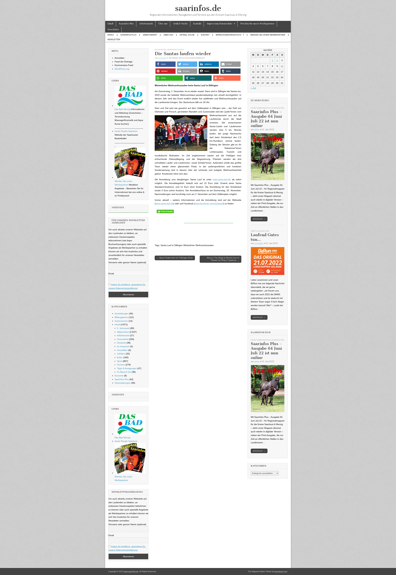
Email (111, 273)
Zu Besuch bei (124, 372)
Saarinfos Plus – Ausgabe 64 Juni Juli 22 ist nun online (266, 118)
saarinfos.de (198, 8)
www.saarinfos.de (131, 572)
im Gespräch (123, 346)
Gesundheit (122, 339)
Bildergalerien (121, 317)
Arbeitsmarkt (146, 23)
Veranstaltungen (175, 49)
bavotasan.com (280, 572)
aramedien (162, 58)
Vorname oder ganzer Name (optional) (127, 262)
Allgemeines (160, 49)
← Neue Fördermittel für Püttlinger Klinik (175, 258)
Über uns (163, 23)
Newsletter (113, 29)
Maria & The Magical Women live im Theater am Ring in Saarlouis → (223, 259)
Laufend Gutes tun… (265, 237)
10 (282, 66)
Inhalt (111, 23)
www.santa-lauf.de (222, 179)
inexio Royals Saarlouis (126, 131)
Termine (121, 364)
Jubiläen (121, 353)
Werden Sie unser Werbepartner (257, 23)
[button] (165, 64)
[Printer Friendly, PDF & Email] (165, 211)
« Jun (253, 88)
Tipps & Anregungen (127, 368)
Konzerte (119, 375)
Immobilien (122, 350)
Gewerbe (121, 342)
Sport (119, 361)
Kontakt (197, 23)
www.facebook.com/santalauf (209, 203)
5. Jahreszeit (123, 328)
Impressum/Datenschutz (219, 23)
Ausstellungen (121, 313)
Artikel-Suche (180, 23)
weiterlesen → (259, 219)
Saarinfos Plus (126, 23)
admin (257, 129)
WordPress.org (122, 69)
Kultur (120, 357)
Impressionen (121, 321)
